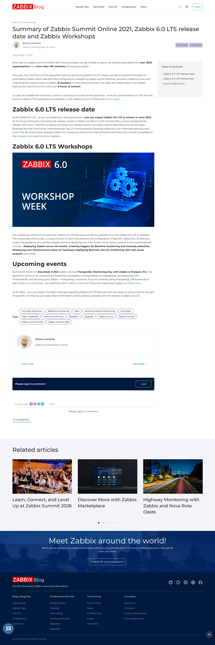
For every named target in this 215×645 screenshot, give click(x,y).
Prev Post (28, 363)
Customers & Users (135, 613)
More (144, 6)
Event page (112, 99)
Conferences (195, 45)
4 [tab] (112, 523)
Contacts (129, 608)
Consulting (56, 613)
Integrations (129, 6)
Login (197, 6)
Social (90, 618)
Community (29, 22)
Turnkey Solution (60, 618)
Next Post (139, 363)
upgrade (88, 316)
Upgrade (55, 628)
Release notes (25, 136)
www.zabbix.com (134, 618)
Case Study (19, 603)
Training (54, 608)
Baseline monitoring (58, 311)
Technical (98, 6)
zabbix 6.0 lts (106, 316)
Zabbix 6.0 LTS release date (179, 73)
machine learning (53, 316)
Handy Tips (82, 6)
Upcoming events (174, 83)
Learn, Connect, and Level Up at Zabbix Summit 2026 (42, 503)
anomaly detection (32, 311)
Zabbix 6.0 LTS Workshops (178, 78)
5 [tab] (116, 523)
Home (16, 22)
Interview (92, 623)
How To (113, 6)
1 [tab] (98, 523)
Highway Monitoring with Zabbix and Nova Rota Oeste (171, 506)
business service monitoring (100, 311)
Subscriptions (58, 603)
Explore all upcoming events (107, 561)
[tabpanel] (42, 487)
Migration (55, 623)
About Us (129, 603)
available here (133, 283)
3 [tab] (107, 523)
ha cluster (126, 311)
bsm (77, 311)
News (90, 608)
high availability (30, 316)
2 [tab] (103, 523)
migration (74, 316)
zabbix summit (127, 316)
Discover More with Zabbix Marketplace (107, 503)
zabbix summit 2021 (32, 322)
